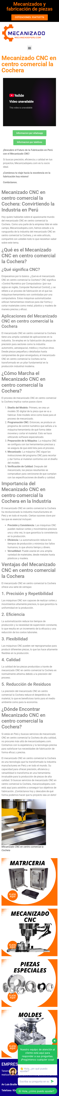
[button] (29, 47)
